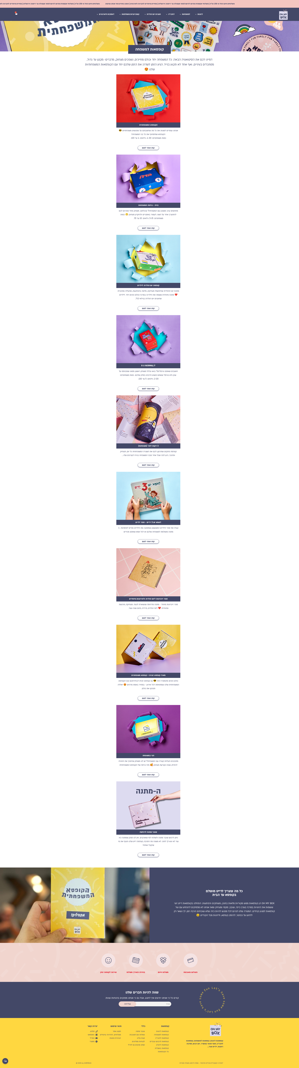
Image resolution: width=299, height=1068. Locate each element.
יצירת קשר (92, 1026)
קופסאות (165, 1026)
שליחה (127, 1003)
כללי (143, 1026)
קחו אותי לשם (148, 148)
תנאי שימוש (115, 1026)
